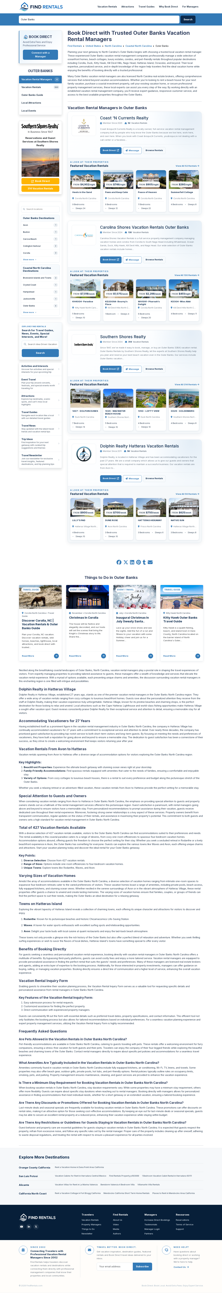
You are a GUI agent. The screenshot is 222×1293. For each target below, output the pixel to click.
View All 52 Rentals (186, 166)
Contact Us (180, 1267)
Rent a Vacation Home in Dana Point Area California (79, 1167)
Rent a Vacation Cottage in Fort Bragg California (78, 1193)
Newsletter (87, 1233)
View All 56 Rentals (186, 494)
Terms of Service (184, 1224)
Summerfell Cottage (182, 192)
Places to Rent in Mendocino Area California (173, 1193)
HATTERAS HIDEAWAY (150, 520)
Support (180, 1229)
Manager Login (152, 1229)
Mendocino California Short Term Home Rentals (127, 1193)
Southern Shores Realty (123, 336)
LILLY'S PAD (78, 520)
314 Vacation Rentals (40, 188)
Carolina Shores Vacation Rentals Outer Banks (144, 227)
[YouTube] (21, 1226)
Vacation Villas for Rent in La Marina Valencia (76, 1184)
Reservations (182, 1220)
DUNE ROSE (111, 520)
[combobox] (99, 19)
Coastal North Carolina (138, 46)
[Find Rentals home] (41, 6)
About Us (117, 1220)
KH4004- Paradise (82, 301)
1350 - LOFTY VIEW (148, 411)
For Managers (190, 6)
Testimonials (150, 1224)
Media (116, 1229)
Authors (117, 1233)
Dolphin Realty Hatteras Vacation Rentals (139, 446)
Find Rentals (75, 46)
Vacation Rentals (107, 6)
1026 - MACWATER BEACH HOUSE (115, 412)
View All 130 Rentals (186, 275)
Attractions (127, 6)
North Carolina (113, 46)
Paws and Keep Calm (116, 192)
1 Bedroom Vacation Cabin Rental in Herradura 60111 (167, 1176)
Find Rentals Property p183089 (124, 1176)
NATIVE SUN (177, 520)
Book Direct (42, 181)
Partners (148, 1233)
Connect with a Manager (41, 54)
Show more (28, 259)
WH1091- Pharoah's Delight (149, 303)
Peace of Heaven (147, 192)
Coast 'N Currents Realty (124, 117)
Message (133, 150)
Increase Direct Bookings (157, 1220)
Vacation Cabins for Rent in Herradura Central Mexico (80, 1176)
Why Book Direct (168, 6)
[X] (36, 1226)
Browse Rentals (154, 150)
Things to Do (88, 1229)
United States (93, 46)
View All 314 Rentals (186, 384)
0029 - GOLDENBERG (182, 411)
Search (40, 352)
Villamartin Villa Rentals (148, 1184)
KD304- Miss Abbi (181, 301)
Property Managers (91, 1224)
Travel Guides (146, 6)
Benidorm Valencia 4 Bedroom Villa (118, 1184)
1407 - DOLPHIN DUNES (85, 411)
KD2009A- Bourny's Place (116, 303)
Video (116, 1224)
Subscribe (142, 1266)
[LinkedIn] (29, 1226)
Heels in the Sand (82, 192)
